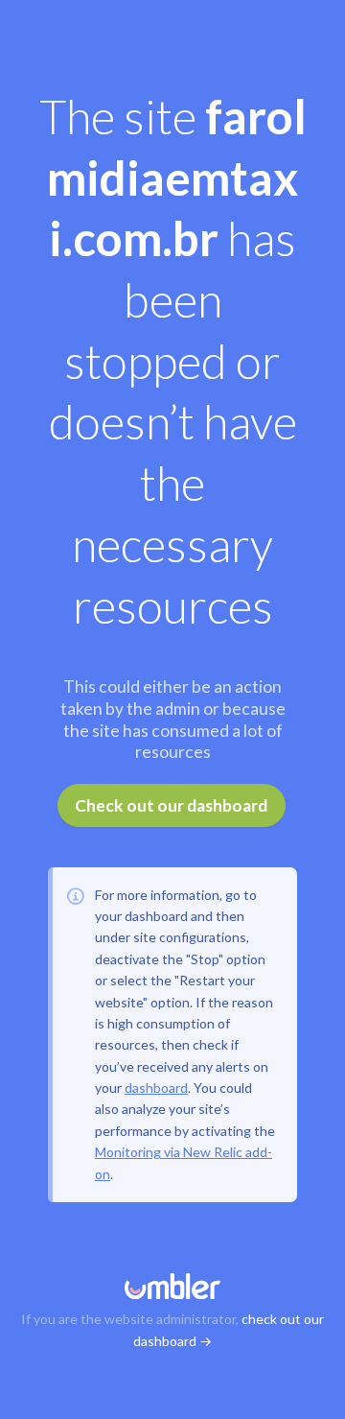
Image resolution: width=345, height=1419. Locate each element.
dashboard (156, 1087)
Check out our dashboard (171, 805)
